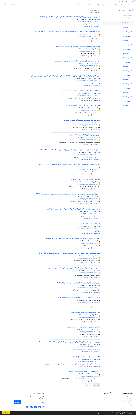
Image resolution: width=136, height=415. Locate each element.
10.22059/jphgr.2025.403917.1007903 (88, 36)
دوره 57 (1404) (126, 32)
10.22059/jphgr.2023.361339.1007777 (88, 140)
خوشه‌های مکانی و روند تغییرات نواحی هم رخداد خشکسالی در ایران (81, 90)
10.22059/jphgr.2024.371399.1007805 (88, 110)
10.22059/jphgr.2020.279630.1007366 (88, 347)
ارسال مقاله (91, 5)
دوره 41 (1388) (126, 101)
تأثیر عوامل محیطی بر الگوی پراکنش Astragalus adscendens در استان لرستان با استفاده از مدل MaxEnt (70, 16)
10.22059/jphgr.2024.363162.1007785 (88, 125)
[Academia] (43, 407)
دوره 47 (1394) (126, 75)
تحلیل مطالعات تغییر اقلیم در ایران (90, 223)
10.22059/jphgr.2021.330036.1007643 (88, 184)
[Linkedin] (40, 407)
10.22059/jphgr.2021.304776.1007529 (88, 258)
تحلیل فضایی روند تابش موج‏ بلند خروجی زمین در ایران (84, 179)
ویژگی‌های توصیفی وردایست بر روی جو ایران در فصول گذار (83, 327)
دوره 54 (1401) (126, 45)
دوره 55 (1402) (126, 40)
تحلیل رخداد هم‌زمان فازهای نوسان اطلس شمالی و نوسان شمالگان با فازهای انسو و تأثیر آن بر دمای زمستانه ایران (68, 164)
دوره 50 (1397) (126, 62)
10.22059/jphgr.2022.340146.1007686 (88, 169)
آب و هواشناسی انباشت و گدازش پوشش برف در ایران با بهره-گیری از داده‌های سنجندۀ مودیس (73, 268)
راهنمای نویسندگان (102, 5)
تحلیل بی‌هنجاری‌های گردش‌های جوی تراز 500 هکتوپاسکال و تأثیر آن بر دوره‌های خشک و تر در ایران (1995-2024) (67, 31)
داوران (83, 5)
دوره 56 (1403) (126, 36)
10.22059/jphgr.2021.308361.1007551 (88, 243)
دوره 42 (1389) (126, 97)
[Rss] (27, 407)
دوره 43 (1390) (126, 92)
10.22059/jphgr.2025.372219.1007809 (88, 51)
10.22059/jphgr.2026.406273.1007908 (88, 21)
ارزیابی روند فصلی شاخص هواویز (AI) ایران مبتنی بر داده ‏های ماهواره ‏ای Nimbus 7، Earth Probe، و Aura (69, 341)
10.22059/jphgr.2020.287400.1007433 (88, 376)
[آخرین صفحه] (83, 385)
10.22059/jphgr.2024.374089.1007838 (88, 80)
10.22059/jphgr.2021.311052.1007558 (88, 213)
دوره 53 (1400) (126, 49)
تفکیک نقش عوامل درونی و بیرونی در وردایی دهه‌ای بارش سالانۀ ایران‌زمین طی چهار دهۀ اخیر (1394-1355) (69, 253)
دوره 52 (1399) (126, 53)
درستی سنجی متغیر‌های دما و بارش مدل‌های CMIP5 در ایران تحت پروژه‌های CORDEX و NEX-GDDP (70, 149)
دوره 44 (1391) (126, 88)
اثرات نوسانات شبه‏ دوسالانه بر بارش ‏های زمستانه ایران (84, 371)
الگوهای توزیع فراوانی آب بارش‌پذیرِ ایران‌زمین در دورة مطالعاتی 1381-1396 (78, 282)
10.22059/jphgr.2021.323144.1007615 (88, 199)
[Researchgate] (35, 407)
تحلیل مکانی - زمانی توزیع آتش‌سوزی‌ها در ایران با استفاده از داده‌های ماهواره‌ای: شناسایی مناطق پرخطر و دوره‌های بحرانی (65, 75)
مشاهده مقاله (97, 26)
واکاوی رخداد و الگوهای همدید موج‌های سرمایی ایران (85, 312)
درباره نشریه (130, 398)
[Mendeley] (31, 407)
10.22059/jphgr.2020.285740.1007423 (88, 332)
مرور (123, 5)
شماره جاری (129, 18)
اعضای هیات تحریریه (128, 400)
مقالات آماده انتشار (127, 15)
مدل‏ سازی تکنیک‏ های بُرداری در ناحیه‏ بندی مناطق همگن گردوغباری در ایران (78, 297)
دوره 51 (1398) (126, 58)
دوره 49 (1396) (126, 66)
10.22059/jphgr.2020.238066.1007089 (88, 317)
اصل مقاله (86, 26)
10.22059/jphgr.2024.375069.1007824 (88, 66)
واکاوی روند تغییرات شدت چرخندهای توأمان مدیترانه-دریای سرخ (81, 120)
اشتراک (17, 402)
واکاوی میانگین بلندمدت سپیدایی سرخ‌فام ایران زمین (85, 356)
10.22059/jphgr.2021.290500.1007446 (88, 273)
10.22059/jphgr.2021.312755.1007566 (88, 302)
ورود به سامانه (17, 5)
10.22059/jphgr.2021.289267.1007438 (88, 287)
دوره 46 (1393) (126, 79)
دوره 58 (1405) (126, 27)
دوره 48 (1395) (126, 71)
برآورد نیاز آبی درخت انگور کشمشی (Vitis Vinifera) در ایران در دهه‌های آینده (77, 61)
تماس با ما (76, 5)
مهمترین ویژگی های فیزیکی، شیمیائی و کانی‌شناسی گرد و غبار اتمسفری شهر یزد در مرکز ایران (73, 208)
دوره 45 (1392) (126, 84)
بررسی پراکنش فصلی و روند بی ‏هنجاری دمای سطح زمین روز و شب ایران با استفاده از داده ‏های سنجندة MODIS (68, 194)
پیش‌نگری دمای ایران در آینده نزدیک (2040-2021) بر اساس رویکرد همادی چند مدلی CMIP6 (73, 238)
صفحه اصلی (130, 5)
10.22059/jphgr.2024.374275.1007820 (88, 95)
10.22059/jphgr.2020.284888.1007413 (88, 361)
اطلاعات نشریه (114, 5)
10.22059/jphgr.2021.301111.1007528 (88, 228)
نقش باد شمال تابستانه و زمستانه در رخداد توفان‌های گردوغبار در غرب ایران (78, 46)
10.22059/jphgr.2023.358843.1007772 (88, 154)
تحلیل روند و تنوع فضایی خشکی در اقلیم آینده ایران (85, 134)
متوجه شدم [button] (6, 413)
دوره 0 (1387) (126, 105)
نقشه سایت (130, 405)
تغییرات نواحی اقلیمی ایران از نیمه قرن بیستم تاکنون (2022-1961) (81, 105)
